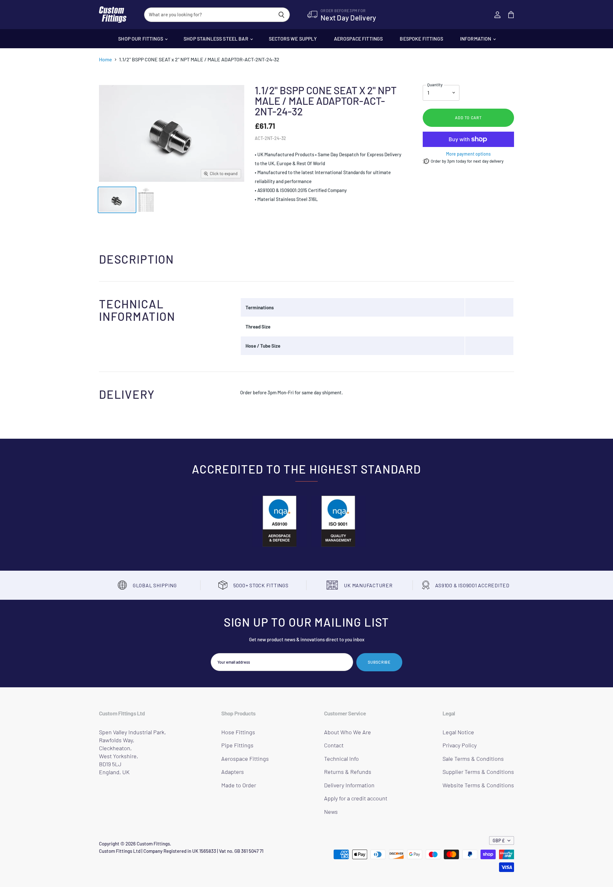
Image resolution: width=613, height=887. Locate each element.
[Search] (281, 14)
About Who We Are (347, 732)
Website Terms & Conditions (478, 785)
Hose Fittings (238, 732)
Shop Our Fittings (141, 38)
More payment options (468, 154)
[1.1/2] (117, 199)
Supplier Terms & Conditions (478, 771)
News (331, 811)
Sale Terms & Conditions (473, 758)
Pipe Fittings (237, 745)
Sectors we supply (293, 38)
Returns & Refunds (347, 771)
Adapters (232, 771)
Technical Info (341, 758)
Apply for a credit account (355, 798)
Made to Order (238, 785)
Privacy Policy (460, 745)
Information (476, 38)
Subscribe (379, 662)
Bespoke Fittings (421, 38)
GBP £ (499, 840)
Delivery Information (349, 785)
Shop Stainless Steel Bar (216, 38)
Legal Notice (458, 732)
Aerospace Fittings (358, 38)
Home (105, 59)
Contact (334, 745)
